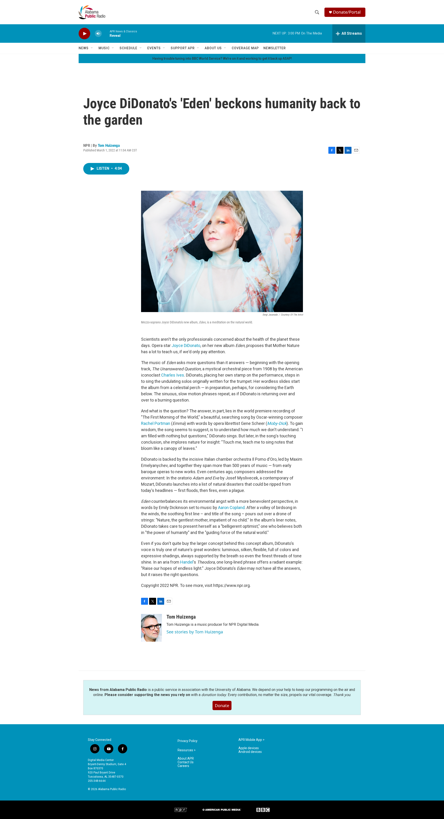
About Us (213, 48)
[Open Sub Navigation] (92, 48)
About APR (186, 758)
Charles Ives (172, 375)
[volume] (98, 33)
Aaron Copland (231, 507)
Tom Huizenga (109, 145)
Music (104, 48)
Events (154, 48)
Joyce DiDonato (186, 345)
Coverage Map (245, 48)
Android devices (250, 752)
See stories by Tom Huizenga (194, 632)
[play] (84, 33)
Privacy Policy (187, 741)
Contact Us (186, 762)
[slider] (105, 33)
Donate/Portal (347, 12)
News (84, 48)
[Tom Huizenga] (151, 628)
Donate (222, 705)
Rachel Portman (155, 423)
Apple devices (248, 748)
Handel (186, 562)
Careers (183, 766)
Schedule (128, 48)
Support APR (183, 48)
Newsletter (274, 48)
